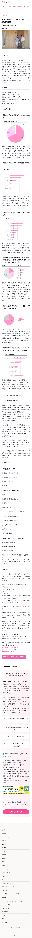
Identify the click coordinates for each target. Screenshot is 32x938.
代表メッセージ (5, 851)
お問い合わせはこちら (16, 812)
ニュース (4, 844)
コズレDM (4, 890)
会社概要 (4, 847)
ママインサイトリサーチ (8, 886)
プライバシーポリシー (7, 908)
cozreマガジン (5, 869)
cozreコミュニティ (6, 872)
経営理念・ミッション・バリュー (10, 854)
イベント (4, 840)
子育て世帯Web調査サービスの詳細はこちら (16, 719)
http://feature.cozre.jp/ (8, 651)
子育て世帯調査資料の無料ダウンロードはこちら (16, 729)
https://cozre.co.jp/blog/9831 (10, 647)
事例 (3, 918)
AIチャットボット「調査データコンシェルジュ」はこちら (16, 745)
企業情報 (4, 858)
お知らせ (4, 830)
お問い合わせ (5, 922)
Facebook (18, 927)
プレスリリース (5, 837)
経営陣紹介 (4, 862)
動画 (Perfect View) (7, 883)
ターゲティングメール (7, 879)
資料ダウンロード (6, 911)
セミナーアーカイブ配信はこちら (16, 737)
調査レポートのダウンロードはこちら (14, 657)
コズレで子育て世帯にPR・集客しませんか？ (13, 901)
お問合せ (26, 80)
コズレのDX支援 (6, 904)
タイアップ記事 (5, 876)
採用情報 (4, 897)
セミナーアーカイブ (7, 915)
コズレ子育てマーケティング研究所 (10, 894)
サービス (4, 865)
